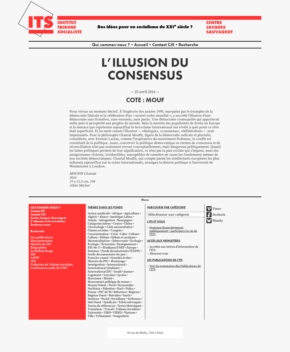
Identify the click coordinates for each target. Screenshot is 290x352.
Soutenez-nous (41, 224)
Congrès (116, 230)
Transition (95, 309)
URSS (107, 313)
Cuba (123, 234)
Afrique (117, 213)
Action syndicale (99, 213)
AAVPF (35, 258)
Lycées (121, 275)
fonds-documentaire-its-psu (106, 254)
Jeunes (128, 272)
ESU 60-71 (94, 248)
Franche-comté (98, 258)
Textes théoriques (129, 306)
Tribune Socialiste (128, 309)
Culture (134, 234)
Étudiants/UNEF (113, 248)
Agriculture (131, 213)
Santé (126, 295)
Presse (92, 292)
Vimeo (217, 209)
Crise (114, 234)
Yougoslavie (121, 316)
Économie (108, 244)
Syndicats (110, 302)
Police (129, 289)
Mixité (108, 278)
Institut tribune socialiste (69, 27)
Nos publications (42, 237)
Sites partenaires (42, 241)
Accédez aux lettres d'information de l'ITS (173, 248)
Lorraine (109, 275)
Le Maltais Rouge (42, 251)
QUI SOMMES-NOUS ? (46, 207)
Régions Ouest (97, 295)
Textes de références (101, 306)
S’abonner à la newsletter (48, 221)
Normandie (125, 285)
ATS (33, 261)
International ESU (100, 272)
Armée (92, 220)
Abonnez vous (158, 254)
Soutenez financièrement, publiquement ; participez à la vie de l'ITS (173, 231)
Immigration (96, 265)
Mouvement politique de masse (108, 282)
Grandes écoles (121, 258)
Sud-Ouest (94, 302)
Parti (120, 289)
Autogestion (107, 220)
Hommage (118, 261)
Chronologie (96, 227)
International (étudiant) (104, 268)
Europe (131, 248)
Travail (109, 309)
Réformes (120, 292)
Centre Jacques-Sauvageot (48, 218)
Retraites (115, 295)
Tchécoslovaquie (129, 302)
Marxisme (94, 278)
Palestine (109, 289)
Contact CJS (163, 44)
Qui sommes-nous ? (111, 44)
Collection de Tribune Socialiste (52, 265)
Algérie (92, 217)
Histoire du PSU (41, 244)
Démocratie (120, 241)
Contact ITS (38, 211)
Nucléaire (94, 289)
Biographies (38, 248)
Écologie (135, 241)
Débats (104, 237)
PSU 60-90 (105, 292)
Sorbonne (134, 299)
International (116, 265)
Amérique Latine (121, 217)
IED (33, 254)
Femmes (93, 251)
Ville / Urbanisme (99, 316)
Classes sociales (98, 230)
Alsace (103, 217)
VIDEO (117, 313)
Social (105, 299)
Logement (94, 275)
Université (94, 313)
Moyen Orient (97, 285)
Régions (134, 292)
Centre (117, 224)
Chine (128, 224)
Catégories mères (99, 224)
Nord (112, 285)
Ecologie (93, 244)
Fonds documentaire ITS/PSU (120, 251)
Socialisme (118, 299)
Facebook (219, 215)
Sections (93, 299)
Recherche (188, 44)
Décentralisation (99, 241)
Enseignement (126, 244)
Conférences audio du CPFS (49, 268)
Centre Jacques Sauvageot (219, 27)
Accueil (141, 44)
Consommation (98, 234)
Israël (117, 272)
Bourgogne (124, 220)
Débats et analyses (123, 237)
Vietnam (129, 313)
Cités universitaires (119, 227)
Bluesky (218, 221)
